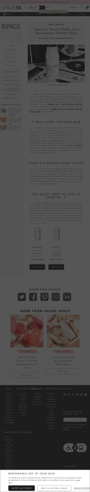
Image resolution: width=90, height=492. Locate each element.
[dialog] (45, 481)
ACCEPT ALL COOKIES (21, 488)
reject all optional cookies (54, 488)
